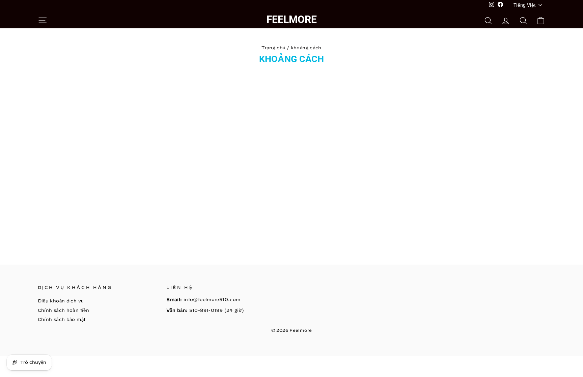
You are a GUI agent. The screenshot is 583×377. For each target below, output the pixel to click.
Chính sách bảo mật (62, 319)
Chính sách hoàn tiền (63, 310)
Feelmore (292, 19)
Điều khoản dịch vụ (61, 300)
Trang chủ (273, 47)
